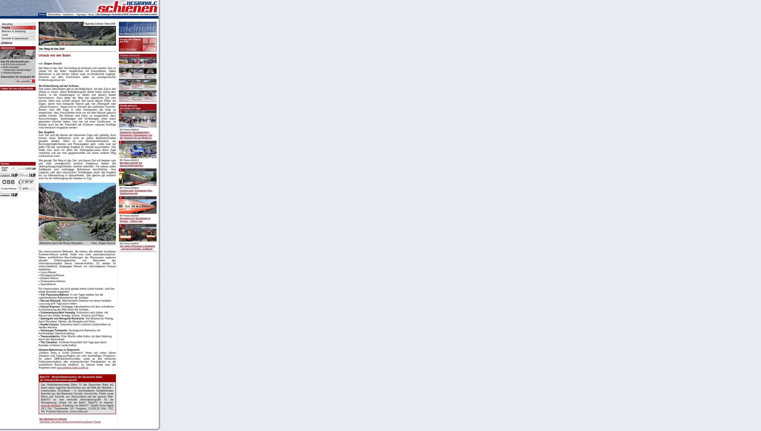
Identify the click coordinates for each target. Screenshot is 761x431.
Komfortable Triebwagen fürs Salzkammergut (136, 192)
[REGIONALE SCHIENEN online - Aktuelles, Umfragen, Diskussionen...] (42, 15)
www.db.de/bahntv (51, 405)
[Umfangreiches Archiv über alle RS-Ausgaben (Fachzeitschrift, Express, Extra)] (54, 15)
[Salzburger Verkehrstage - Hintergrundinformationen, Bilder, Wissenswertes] (81, 15)
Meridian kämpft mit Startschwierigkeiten (131, 164)
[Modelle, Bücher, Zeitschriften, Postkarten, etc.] (91, 15)
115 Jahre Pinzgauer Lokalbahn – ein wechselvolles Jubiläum (137, 247)
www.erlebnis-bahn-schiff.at (72, 367)
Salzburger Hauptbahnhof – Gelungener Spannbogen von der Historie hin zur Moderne (136, 135)
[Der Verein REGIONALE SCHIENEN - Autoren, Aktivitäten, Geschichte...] (68, 15)
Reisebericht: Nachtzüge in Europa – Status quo (135, 220)
